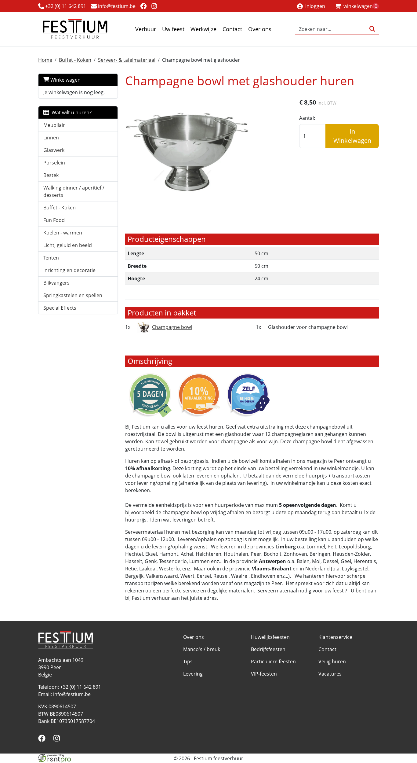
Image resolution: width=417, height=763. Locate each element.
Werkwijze (203, 29)
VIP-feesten (264, 673)
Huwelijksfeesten (270, 637)
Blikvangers (56, 282)
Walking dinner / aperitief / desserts (73, 191)
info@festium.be (116, 6)
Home (45, 60)
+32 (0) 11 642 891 (65, 6)
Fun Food (54, 220)
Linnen (51, 137)
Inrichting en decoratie (69, 270)
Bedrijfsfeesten (268, 649)
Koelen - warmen (62, 232)
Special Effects (59, 307)
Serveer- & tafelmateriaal (126, 60)
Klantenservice (335, 637)
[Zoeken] (372, 29)
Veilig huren (332, 661)
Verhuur (145, 29)
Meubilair (54, 125)
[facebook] (143, 6)
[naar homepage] (74, 29)
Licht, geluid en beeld (67, 245)
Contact (232, 29)
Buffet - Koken (75, 60)
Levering (193, 673)
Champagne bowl (172, 327)
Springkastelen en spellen (72, 295)
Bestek (51, 175)
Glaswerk (53, 150)
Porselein (54, 162)
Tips (188, 661)
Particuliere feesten (273, 661)
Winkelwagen (65, 79)
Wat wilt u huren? (70, 112)
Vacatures (330, 673)
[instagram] (154, 6)
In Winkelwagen (352, 136)
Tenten (51, 257)
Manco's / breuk (201, 649)
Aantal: (307, 118)
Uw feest (173, 29)
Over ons (259, 29)
